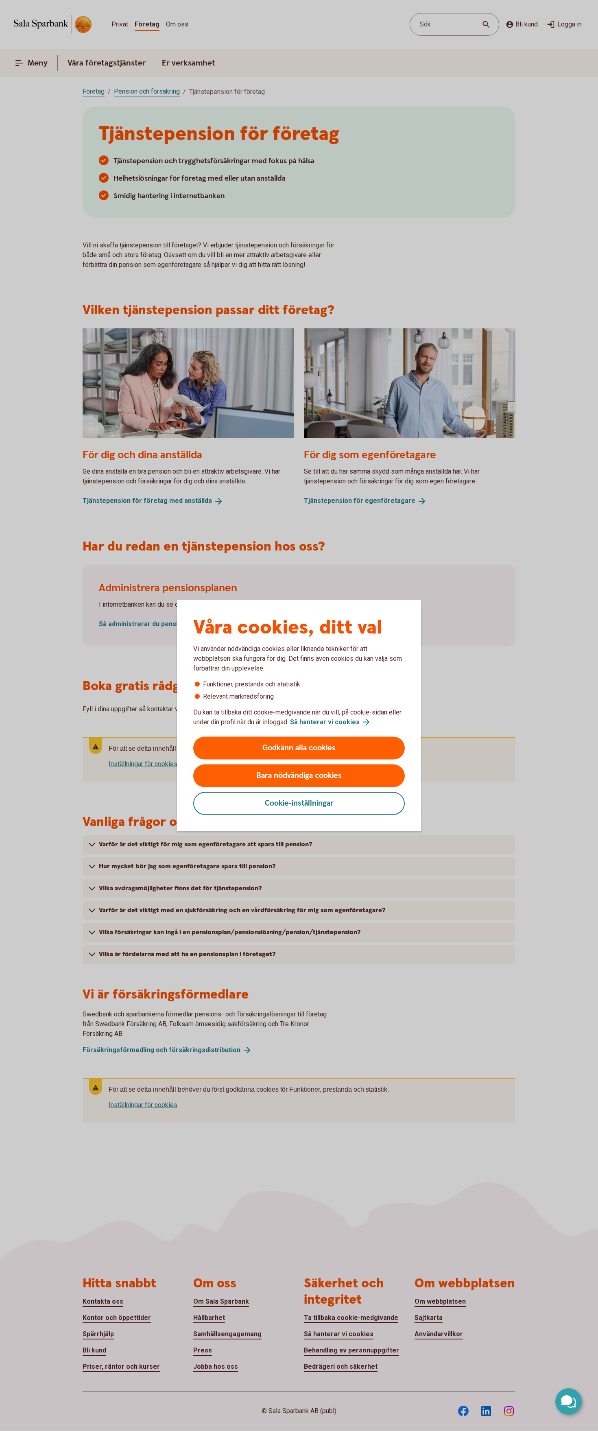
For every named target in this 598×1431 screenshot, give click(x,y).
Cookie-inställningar (299, 803)
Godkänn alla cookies (299, 748)
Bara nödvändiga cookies (299, 776)
